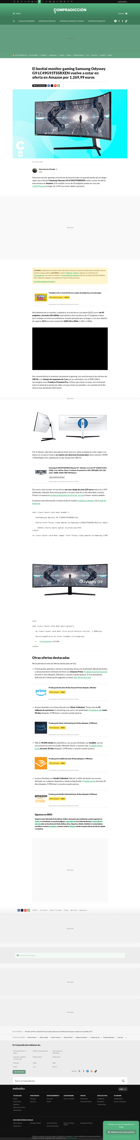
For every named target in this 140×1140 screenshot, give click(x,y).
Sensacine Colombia (53, 1126)
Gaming (66, 910)
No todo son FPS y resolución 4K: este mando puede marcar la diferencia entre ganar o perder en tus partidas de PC (58, 1031)
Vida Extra (33, 1101)
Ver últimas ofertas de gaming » (44, 281)
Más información (71, 1138)
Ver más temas (19, 1072)
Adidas (110, 55)
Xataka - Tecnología (56, 910)
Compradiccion (101, 1104)
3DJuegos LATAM (35, 1123)
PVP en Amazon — (57, 692)
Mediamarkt (53, 55)
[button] (48, 169)
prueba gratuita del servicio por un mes (67, 495)
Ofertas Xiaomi (32, 1037)
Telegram (115, 21)
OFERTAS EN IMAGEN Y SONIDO (72, 21)
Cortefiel (102, 55)
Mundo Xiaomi (17, 1110)
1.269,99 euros (38, 186)
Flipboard (55, 85)
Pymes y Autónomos (120, 1101)
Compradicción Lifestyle (70, 275)
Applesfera (16, 1104)
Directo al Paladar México (69, 1124)
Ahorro (55, 1067)
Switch (15, 1067)
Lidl (88, 55)
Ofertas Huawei (56, 1037)
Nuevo (121, 13)
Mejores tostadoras (82, 1037)
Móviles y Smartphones (40, 1051)
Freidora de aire (95, 1037)
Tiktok (126, 21)
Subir (121, 1089)
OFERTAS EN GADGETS (96, 21)
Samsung (94, 55)
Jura (34, 1067)
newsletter (53, 826)
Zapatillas (43, 55)
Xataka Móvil (17, 1101)
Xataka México (17, 1123)
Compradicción (70, 10)
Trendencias (100, 1099)
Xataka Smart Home (19, 1107)
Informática (44, 910)
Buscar (123, 1081)
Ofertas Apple (44, 1037)
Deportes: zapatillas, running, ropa (19, 1058)
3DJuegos (33, 1099)
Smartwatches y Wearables (58, 1052)
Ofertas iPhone (68, 1037)
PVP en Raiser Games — (59, 297)
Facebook (122, 21)
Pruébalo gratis (95, 710)
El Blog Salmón (118, 1099)
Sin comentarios (40, 85)
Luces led (120, 1037)
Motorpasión (84, 1099)
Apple (35, 1063)
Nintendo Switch (79, 55)
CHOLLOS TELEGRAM (26, 21)
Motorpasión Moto (85, 1101)
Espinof (49, 1101)
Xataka (15, 1099)
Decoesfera (100, 1101)
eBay (54, 1063)
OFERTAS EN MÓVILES (47, 21)
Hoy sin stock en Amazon (57, 477)
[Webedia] (19, 1088)
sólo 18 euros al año (82, 677)
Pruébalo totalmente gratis (95, 671)
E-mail (58, 85)
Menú (18, 13)
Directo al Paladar (69, 1099)
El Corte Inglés (33, 55)
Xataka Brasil (17, 1126)
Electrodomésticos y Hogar (19, 1052)
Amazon (74, 910)
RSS (91, 1070)
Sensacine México (52, 1123)
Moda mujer (56, 1057)
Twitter (119, 21)
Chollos (62, 55)
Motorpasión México (86, 1123)
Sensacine (50, 1099)
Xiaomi (69, 55)
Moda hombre (37, 1057)
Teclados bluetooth (108, 1037)
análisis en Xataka (85, 500)
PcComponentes (45, 641)
